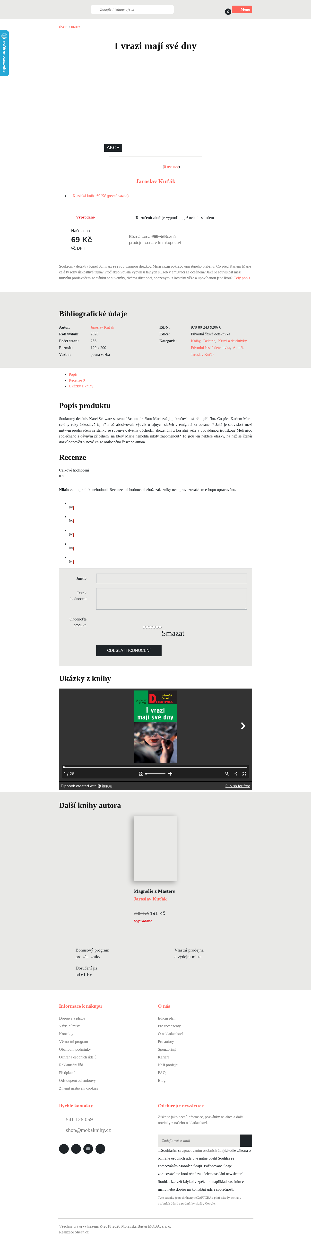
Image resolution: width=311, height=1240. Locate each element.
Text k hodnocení (78, 596)
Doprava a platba (72, 1018)
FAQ (162, 1073)
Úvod (63, 27)
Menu (245, 9)
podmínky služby (192, 1203)
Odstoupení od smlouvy (77, 1080)
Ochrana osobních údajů (77, 1057)
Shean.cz (82, 1232)
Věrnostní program (73, 1041)
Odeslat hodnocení (128, 650)
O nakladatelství (170, 1034)
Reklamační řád (71, 1065)
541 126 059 (78, 1119)
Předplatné (67, 1073)
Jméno (81, 578)
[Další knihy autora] (126, 805)
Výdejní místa (69, 1026)
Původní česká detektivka (210, 348)
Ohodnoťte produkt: (77, 622)
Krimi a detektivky (232, 341)
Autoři (238, 348)
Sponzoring (167, 1049)
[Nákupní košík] (223, 9)
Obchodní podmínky (75, 1049)
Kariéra (163, 1057)
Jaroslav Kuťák (155, 181)
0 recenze (171, 167)
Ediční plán (166, 1018)
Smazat (173, 633)
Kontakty (66, 1034)
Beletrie (209, 341)
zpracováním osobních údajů (204, 1150)
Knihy (75, 27)
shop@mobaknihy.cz (88, 1130)
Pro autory (166, 1041)
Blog (161, 1080)
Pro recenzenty (169, 1026)
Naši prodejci (168, 1065)
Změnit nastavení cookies (78, 1088)
